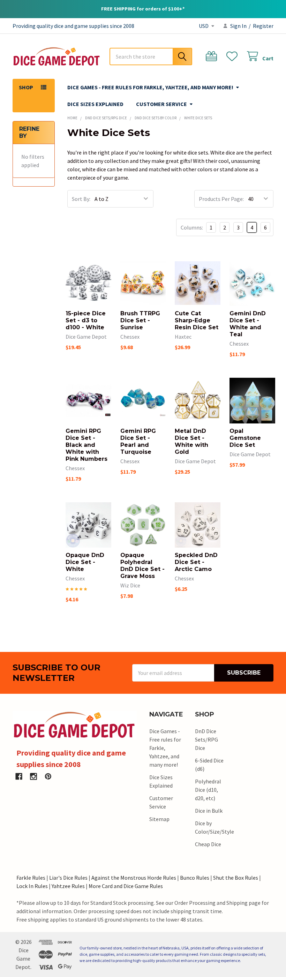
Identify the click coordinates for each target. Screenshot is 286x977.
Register (263, 25)
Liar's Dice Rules (68, 877)
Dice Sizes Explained (95, 103)
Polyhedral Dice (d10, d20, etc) (208, 790)
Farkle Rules (30, 877)
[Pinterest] (48, 776)
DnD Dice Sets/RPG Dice (206, 739)
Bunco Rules (194, 877)
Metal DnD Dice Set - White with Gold (191, 441)
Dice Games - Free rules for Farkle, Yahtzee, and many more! (150, 87)
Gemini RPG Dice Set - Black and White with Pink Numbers (86, 445)
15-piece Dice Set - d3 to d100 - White (86, 320)
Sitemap (159, 819)
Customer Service (161, 103)
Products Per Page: (221, 198)
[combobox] (151, 56)
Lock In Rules (32, 885)
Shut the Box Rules (235, 877)
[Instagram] (33, 776)
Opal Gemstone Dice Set (245, 438)
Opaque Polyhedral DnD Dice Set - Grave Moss (142, 565)
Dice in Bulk (209, 810)
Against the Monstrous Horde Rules (133, 877)
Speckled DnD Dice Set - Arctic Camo (196, 562)
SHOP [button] (26, 87)
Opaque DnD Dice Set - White (85, 562)
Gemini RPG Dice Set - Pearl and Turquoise (138, 441)
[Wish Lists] (233, 56)
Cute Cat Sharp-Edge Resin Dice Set (196, 320)
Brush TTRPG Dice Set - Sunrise (140, 320)
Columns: (192, 227)
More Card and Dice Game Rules (126, 885)
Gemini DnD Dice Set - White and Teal (247, 324)
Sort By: (81, 198)
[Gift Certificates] (213, 56)
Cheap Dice (208, 844)
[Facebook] (19, 776)
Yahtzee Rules (68, 885)
